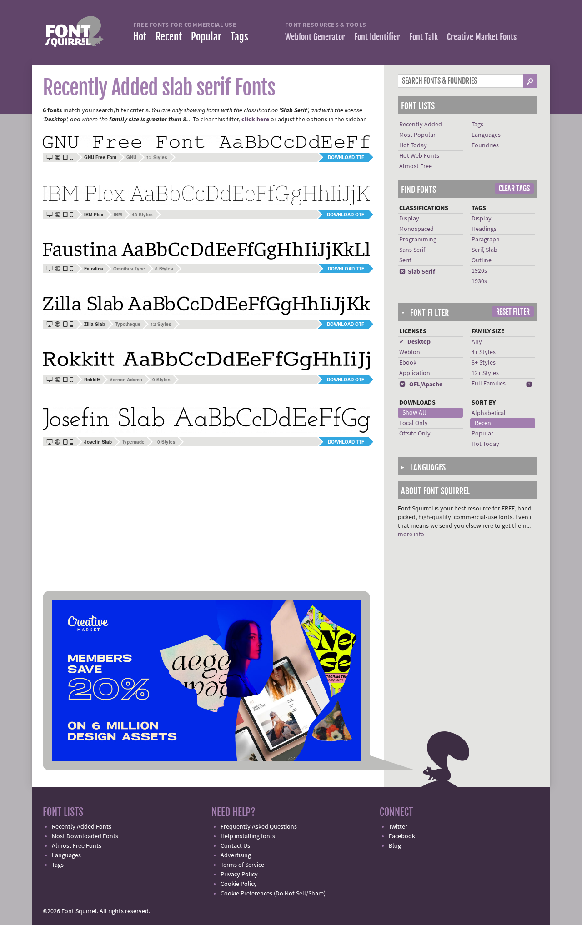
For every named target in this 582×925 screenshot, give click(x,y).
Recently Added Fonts (81, 827)
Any (477, 342)
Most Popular (417, 135)
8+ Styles (484, 363)
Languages (486, 135)
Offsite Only (415, 434)
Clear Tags (514, 188)
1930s (479, 281)
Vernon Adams (126, 379)
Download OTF (345, 214)
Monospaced (416, 229)
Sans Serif (412, 250)
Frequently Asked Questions (259, 827)
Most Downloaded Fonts (85, 836)
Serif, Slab (484, 250)
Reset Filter (513, 311)
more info (411, 534)
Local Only (413, 423)
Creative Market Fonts (482, 37)
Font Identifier (377, 37)
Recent (169, 36)
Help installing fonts (248, 836)
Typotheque (127, 324)
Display (409, 219)
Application (414, 373)
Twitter (398, 827)
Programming (417, 239)
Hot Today (413, 145)
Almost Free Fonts (76, 846)
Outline (482, 260)
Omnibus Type (129, 268)
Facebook (402, 836)
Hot (139, 36)
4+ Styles (484, 352)
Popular (206, 36)
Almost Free (415, 166)
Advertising (236, 855)
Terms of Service (242, 865)
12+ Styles (485, 373)
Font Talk (423, 37)
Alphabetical (489, 413)
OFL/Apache (420, 384)
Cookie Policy (239, 884)
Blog (395, 846)
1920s (479, 271)
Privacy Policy (239, 874)
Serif (405, 260)
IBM (118, 214)
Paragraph (486, 239)
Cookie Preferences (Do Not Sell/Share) (273, 894)
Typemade (133, 442)
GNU (131, 157)
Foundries (485, 145)
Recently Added (420, 124)
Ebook (407, 363)
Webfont (410, 352)
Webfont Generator (315, 37)
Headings (484, 229)
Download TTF (346, 157)
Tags (239, 36)
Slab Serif (417, 271)
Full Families (489, 384)
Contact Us (235, 846)
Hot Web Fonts (419, 156)
